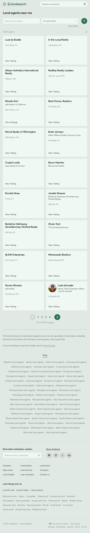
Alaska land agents (35, 362)
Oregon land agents (43, 413)
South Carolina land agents (44, 418)
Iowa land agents (34, 381)
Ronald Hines (12, 193)
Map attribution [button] (26, 523)
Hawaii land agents (36, 376)
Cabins (22, 496)
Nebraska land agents (20, 399)
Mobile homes (75, 500)
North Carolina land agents (22, 409)
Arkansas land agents (76, 362)
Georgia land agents (16, 376)
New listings (60, 527)
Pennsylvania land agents (67, 413)
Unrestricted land (22, 509)
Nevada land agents (42, 399)
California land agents (21, 366)
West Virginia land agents (68, 427)
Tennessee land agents (15, 423)
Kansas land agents (53, 381)
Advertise (7, 465)
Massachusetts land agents (22, 390)
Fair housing (75, 523)
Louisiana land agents (24, 385)
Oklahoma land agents (22, 413)
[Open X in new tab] (62, 455)
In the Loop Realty (58, 39)
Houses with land (39, 500)
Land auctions (36, 490)
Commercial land (57, 496)
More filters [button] (73, 26)
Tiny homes (68, 505)
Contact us (45, 474)
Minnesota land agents (70, 390)
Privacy (84, 527)
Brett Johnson (56, 131)
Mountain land (9, 505)
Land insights (9, 474)
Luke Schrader (65, 285)
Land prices (45, 465)
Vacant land (8, 509)
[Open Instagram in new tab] (56, 455)
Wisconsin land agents (33, 432)
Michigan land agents (47, 390)
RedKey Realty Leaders (60, 70)
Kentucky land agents (74, 381)
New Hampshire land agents (66, 399)
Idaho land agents (56, 376)
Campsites (31, 496)
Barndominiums (10, 496)
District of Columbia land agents (46, 371)
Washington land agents (42, 427)
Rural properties (34, 505)
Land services (26, 470)
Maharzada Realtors (59, 254)
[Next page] (57, 317)
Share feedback (53, 449)
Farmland (71, 496)
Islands (65, 500)
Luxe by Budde (13, 39)
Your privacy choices (60, 523)
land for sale (49, 345)
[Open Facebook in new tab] (49, 455)
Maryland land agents (66, 385)
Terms (77, 527)
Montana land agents (67, 395)
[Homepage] (17, 4)
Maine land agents (45, 385)
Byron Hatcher (56, 162)
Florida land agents (72, 371)
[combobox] (21, 21)
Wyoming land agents (56, 432)
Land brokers (26, 465)
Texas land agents (36, 423)
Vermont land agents (75, 423)
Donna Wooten (13, 285)
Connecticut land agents (67, 366)
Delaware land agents (18, 371)
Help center (8, 470)
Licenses (70, 527)
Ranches (21, 505)
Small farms (56, 505)
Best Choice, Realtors (59, 101)
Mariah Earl (11, 101)
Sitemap (51, 527)
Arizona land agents (55, 362)
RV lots (46, 505)
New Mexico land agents (46, 404)
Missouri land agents (45, 395)
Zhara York (54, 223)
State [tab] (45, 355)
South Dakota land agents (71, 418)
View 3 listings (11, 122)
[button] (4, 4)
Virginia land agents (19, 427)
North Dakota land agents (49, 409)
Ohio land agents (72, 409)
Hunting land (54, 500)
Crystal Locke (12, 162)
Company (44, 470)
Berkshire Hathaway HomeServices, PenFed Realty (21, 225)
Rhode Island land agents (18, 418)
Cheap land (42, 496)
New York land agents (69, 404)
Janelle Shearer (56, 193)
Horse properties (22, 500)
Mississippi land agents (23, 395)
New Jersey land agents (21, 404)
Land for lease (22, 490)
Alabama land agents (14, 362)
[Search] (85, 4)
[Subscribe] (38, 455)
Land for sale (8, 490)
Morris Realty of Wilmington (20, 131)
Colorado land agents (44, 366)
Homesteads (8, 500)
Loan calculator (27, 474)
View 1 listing (10, 61)
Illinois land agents (75, 376)
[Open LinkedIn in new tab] (69, 455)
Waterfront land (39, 509)
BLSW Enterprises (14, 254)
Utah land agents (55, 423)
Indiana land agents (14, 381)
